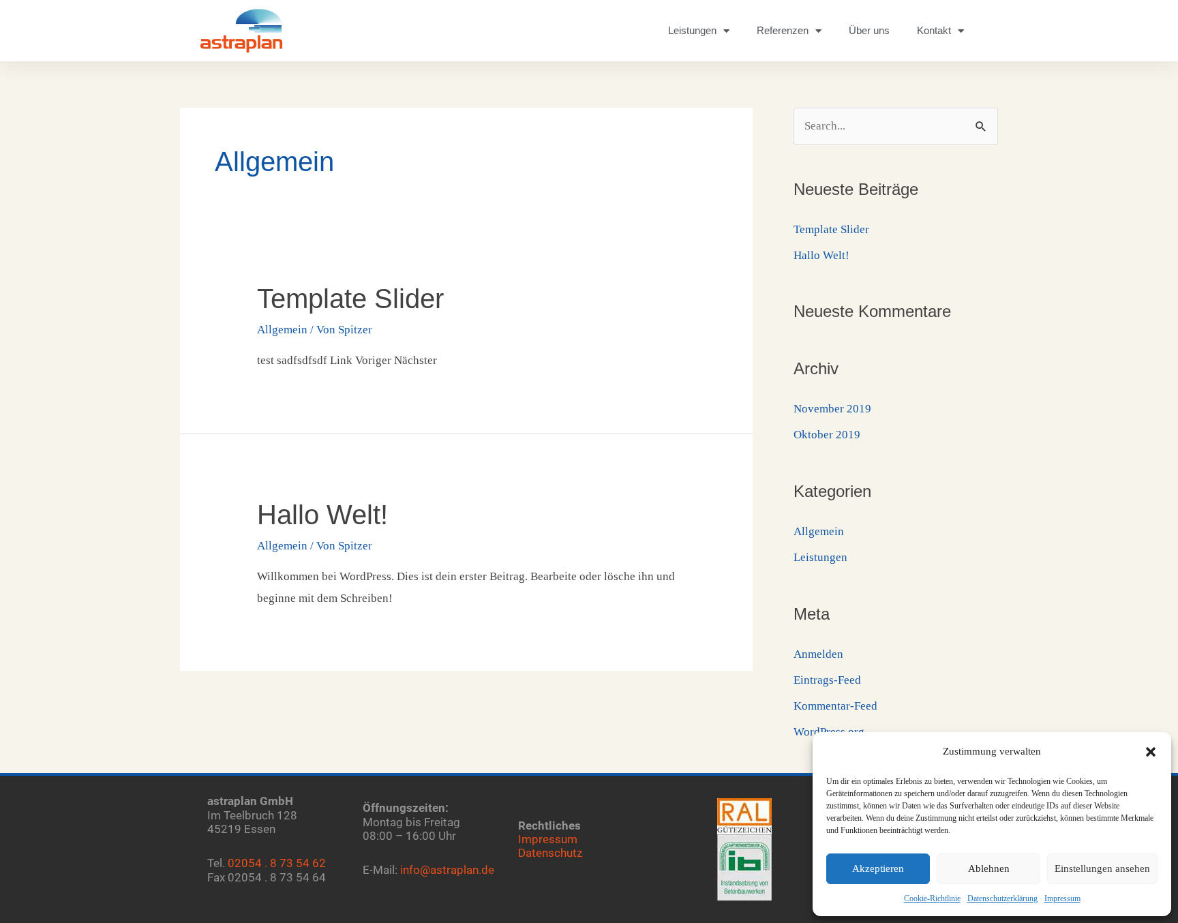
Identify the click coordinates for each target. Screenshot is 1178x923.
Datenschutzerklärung (1002, 898)
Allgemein (282, 329)
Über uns (869, 30)
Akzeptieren (878, 868)
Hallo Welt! (322, 515)
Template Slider (350, 299)
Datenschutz (550, 853)
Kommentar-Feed (835, 705)
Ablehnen (989, 868)
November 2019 (832, 408)
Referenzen (783, 30)
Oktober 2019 (827, 434)
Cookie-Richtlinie (932, 898)
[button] (1151, 752)
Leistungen (692, 30)
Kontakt (934, 30)
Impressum (1062, 898)
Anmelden (818, 654)
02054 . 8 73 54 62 (277, 863)
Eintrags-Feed (827, 680)
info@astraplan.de (447, 870)
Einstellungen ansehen (1102, 868)
